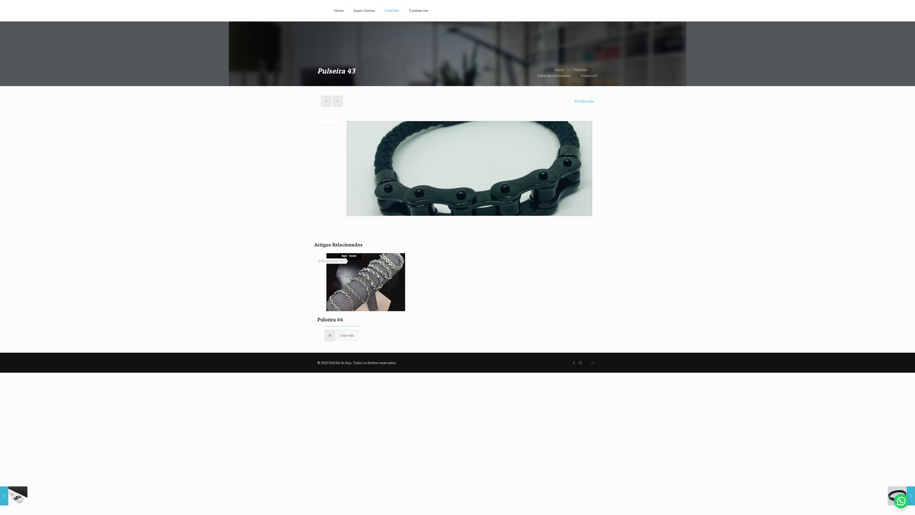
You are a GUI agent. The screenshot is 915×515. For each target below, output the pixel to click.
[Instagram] (580, 363)
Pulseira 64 (330, 320)
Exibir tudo (586, 101)
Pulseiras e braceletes (554, 76)
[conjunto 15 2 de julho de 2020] (13, 495)
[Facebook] (573, 363)
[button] (901, 501)
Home (559, 70)
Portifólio (580, 70)
